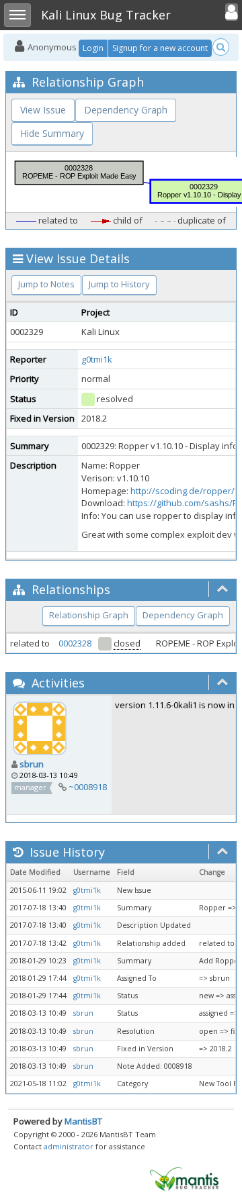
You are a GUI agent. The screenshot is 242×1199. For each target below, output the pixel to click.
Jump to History (119, 284)
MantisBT (83, 1121)
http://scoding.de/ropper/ (182, 491)
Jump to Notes (46, 284)
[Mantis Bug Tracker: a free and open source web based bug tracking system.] (184, 1178)
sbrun (31, 764)
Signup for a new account (160, 48)
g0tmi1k (96, 359)
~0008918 (88, 787)
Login (93, 48)
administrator (68, 1146)
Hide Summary (52, 133)
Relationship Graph (88, 615)
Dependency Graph (125, 109)
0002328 (74, 643)
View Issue (43, 109)
